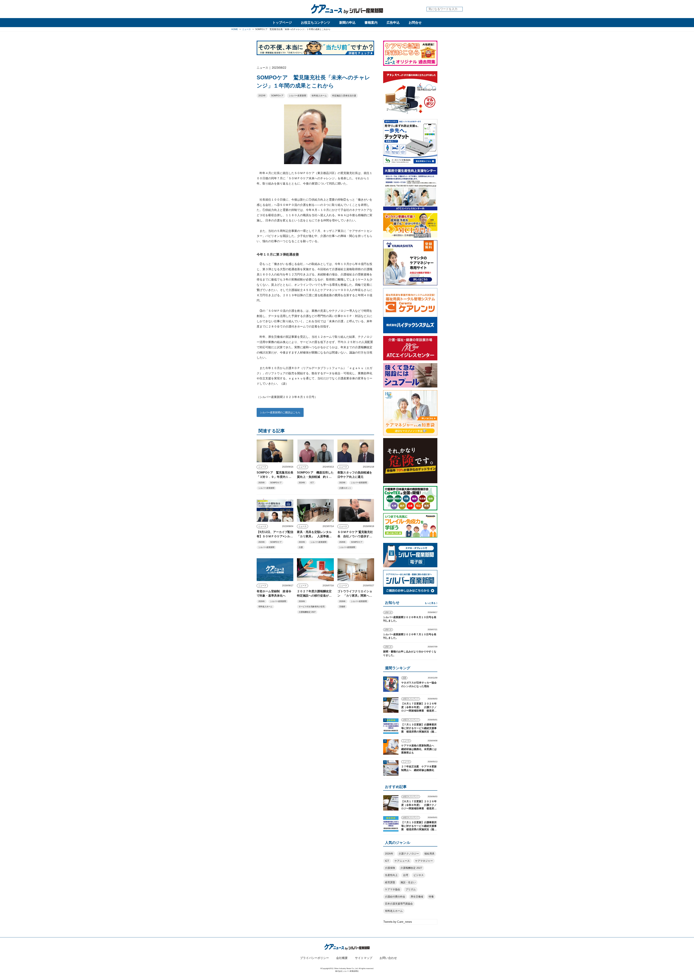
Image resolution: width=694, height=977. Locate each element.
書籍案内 (371, 22)
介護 (301, 547)
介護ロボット (345, 488)
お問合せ (415, 22)
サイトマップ (363, 957)
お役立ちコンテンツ (315, 22)
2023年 (262, 95)
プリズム (411, 889)
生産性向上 (391, 875)
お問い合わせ (388, 957)
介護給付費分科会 (395, 896)
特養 (431, 896)
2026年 (342, 542)
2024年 (302, 482)
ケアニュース (402, 860)
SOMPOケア (277, 95)
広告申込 (393, 22)
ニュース (262, 467)
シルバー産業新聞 (297, 95)
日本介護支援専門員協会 (399, 903)
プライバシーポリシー (314, 957)
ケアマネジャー (424, 860)
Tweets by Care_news (397, 921)
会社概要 (342, 957)
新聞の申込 (347, 22)
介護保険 (390, 867)
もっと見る (430, 603)
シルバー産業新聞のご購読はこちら (280, 412)
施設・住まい (408, 882)
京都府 (342, 606)
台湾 (405, 875)
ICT (312, 482)
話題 (404, 678)
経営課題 (390, 882)
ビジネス (419, 875)
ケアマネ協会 (392, 889)
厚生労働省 (417, 896)
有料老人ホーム (319, 95)
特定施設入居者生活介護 (344, 95)
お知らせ (388, 612)
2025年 (261, 482)
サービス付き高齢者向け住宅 (312, 606)
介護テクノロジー (409, 853)
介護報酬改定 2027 (307, 612)
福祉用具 (429, 853)
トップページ (282, 22)
